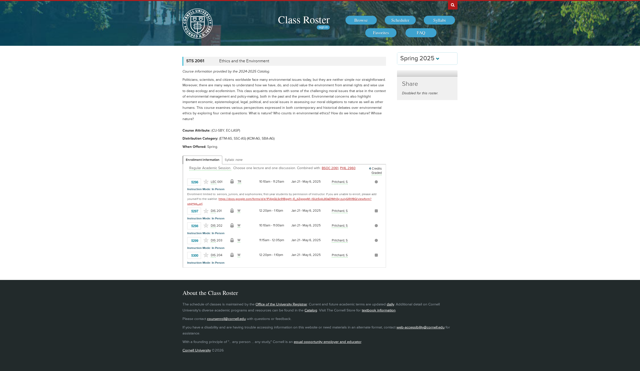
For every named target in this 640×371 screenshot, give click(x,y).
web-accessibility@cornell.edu (420, 327)
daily (390, 304)
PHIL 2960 (348, 168)
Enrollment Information (203, 160)
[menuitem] (361, 20)
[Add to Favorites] (206, 181)
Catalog (310, 310)
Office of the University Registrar (281, 304)
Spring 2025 (418, 58)
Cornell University (196, 350)
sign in (323, 27)
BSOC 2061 (330, 168)
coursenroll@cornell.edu (226, 318)
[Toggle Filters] (427, 73)
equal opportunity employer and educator (327, 341)
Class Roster (304, 19)
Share (410, 84)
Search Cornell (453, 5)
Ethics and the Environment (244, 61)
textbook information (379, 310)
